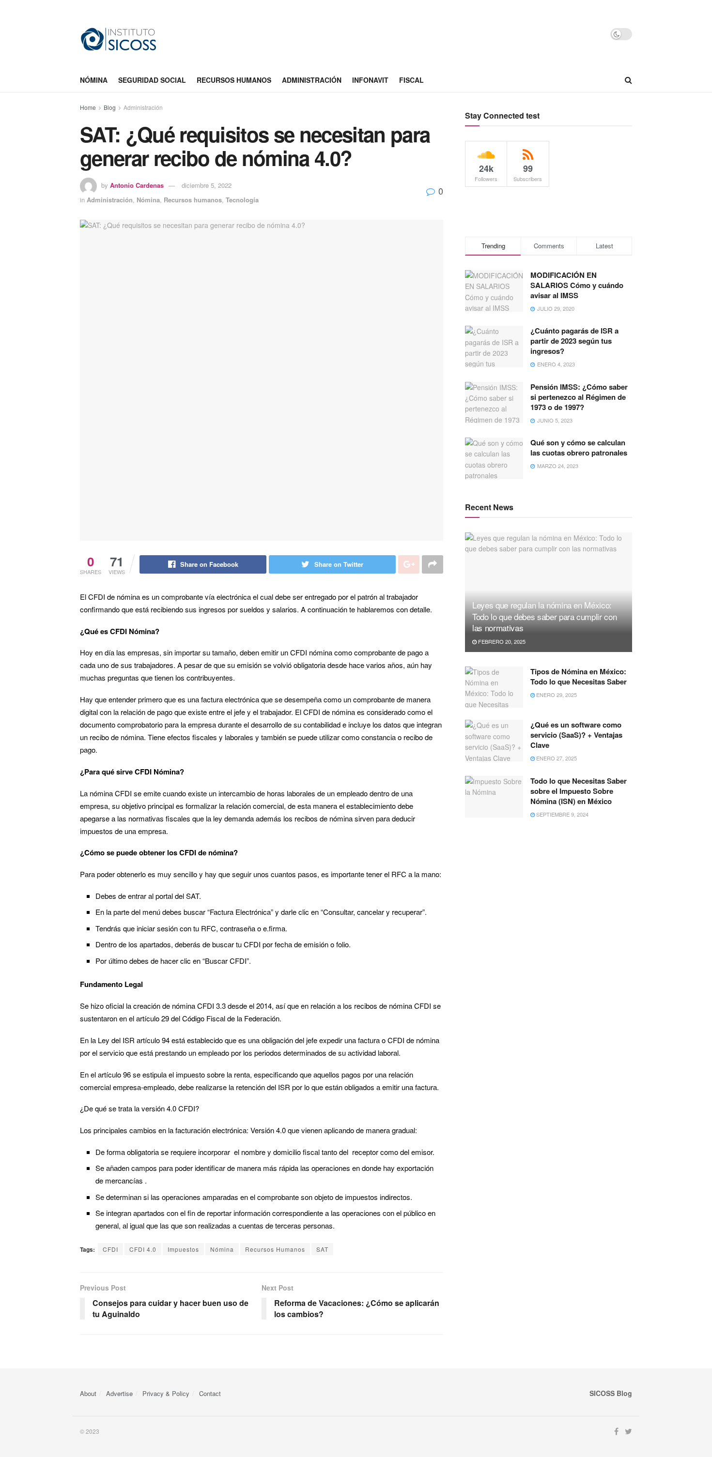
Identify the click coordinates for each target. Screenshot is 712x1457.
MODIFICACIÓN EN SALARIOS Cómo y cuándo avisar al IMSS (576, 285)
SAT (322, 1249)
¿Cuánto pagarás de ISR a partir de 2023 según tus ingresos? (574, 340)
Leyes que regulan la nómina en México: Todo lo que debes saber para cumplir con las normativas (544, 616)
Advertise (119, 1393)
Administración (311, 80)
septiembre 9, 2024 (561, 814)
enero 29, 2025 (556, 694)
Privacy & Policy (165, 1393)
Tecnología (242, 199)
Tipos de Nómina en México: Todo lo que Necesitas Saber (578, 676)
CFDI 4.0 (142, 1249)
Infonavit (370, 80)
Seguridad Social (152, 80)
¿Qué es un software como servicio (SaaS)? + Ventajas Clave (576, 734)
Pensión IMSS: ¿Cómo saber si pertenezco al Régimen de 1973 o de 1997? (579, 396)
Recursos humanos (234, 80)
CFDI (110, 1249)
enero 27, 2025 (556, 758)
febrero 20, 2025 (501, 641)
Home (88, 107)
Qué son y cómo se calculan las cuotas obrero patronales (578, 447)
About (88, 1393)
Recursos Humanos (275, 1249)
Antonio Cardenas (137, 185)
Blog (110, 107)
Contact (210, 1393)
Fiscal (411, 80)
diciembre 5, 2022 (207, 185)
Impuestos (183, 1249)
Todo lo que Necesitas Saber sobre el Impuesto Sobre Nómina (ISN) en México (578, 790)
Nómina (94, 80)
